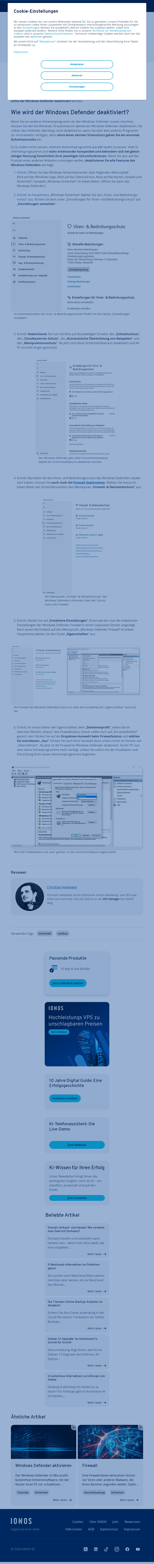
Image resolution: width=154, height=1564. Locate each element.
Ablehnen (77, 75)
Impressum (21, 52)
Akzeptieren (47, 41)
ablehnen (36, 36)
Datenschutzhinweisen (58, 33)
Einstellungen (31, 27)
